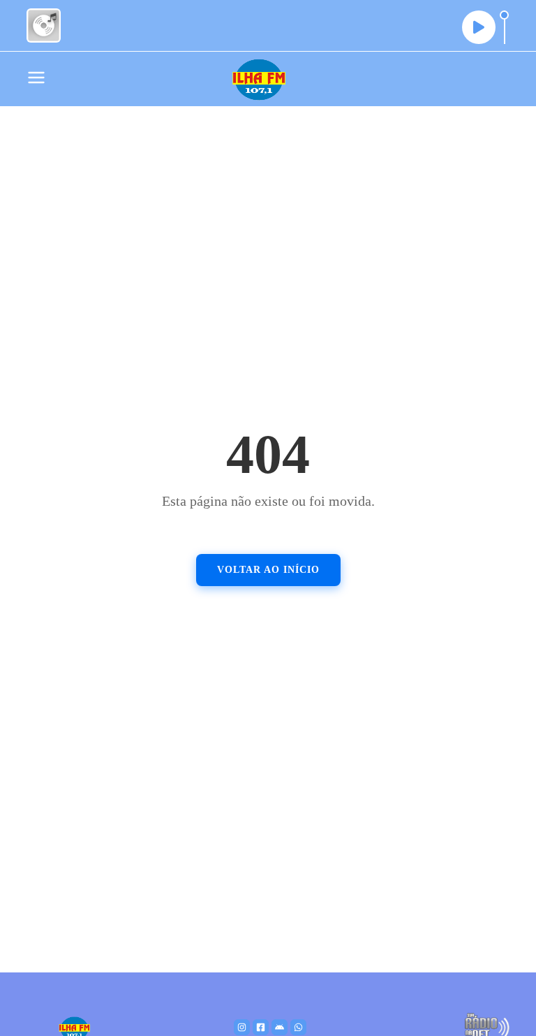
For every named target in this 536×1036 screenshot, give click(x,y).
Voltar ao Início (268, 569)
